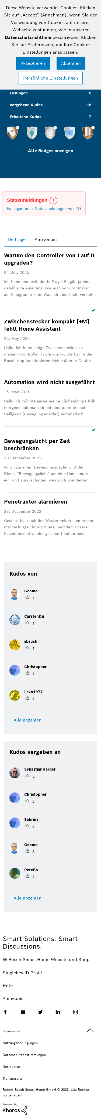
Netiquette (11, 1067)
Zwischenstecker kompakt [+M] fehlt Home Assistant (46, 325)
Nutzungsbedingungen (20, 1043)
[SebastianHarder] (34, 776)
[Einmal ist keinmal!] (69, 132)
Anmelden (13, 998)
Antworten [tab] (46, 239)
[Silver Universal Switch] (51, 132)
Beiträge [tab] (17, 239)
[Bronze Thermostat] (13, 132)
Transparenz (12, 1078)
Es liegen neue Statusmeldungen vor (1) (44, 208)
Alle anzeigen (27, 720)
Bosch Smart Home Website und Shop (48, 959)
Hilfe (8, 985)
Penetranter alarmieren (35, 501)
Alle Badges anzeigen (50, 150)
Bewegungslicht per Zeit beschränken (37, 444)
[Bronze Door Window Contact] (88, 132)
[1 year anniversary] (32, 132)
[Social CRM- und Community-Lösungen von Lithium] (15, 1108)
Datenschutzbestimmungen (24, 1055)
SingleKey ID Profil (22, 973)
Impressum (11, 1031)
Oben (90, 1030)
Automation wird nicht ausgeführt (49, 382)
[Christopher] (30, 674)
